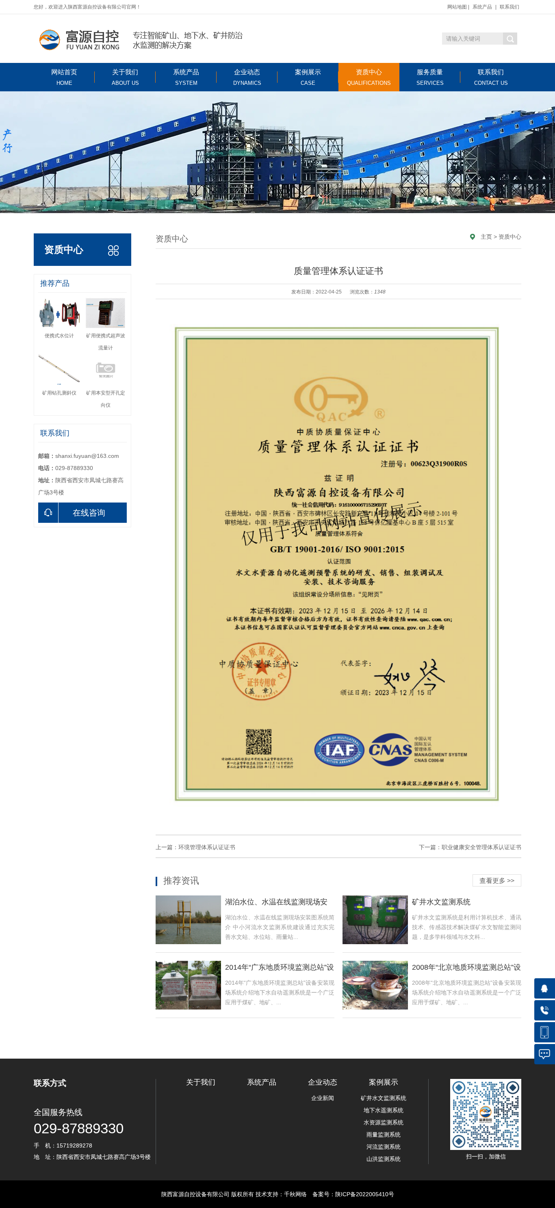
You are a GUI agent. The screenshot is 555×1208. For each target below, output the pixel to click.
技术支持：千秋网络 (281, 1194)
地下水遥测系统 (383, 1110)
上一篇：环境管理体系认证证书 (195, 847)
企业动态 (247, 77)
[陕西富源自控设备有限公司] (138, 38)
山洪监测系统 (383, 1159)
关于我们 (125, 77)
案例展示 (308, 77)
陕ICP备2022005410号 (364, 1194)
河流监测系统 (383, 1147)
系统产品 (482, 7)
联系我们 (509, 7)
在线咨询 (89, 512)
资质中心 (369, 77)
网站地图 (457, 7)
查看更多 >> (496, 880)
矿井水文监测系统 (383, 1098)
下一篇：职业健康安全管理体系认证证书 (470, 847)
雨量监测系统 (383, 1134)
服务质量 (430, 77)
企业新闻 (322, 1098)
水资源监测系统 (383, 1122)
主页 (486, 236)
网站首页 (64, 77)
